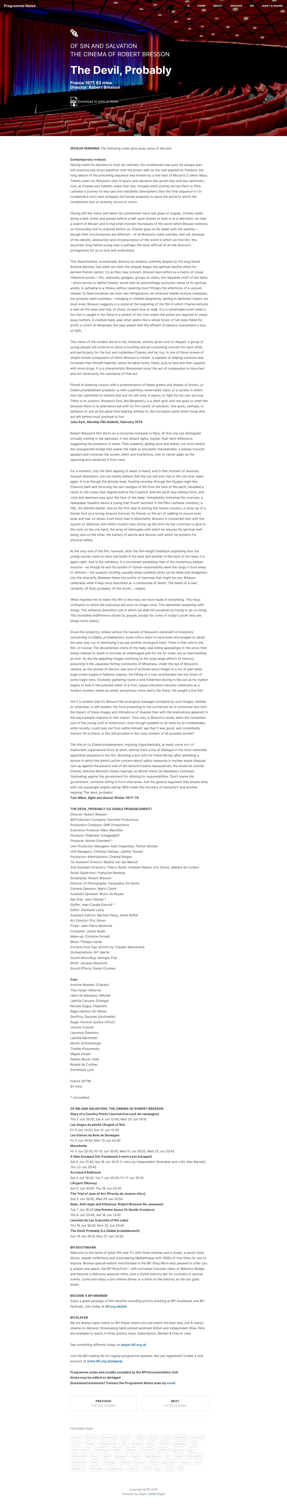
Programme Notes (20, 6)
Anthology (109, 1462)
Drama (76, 1437)
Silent (94, 1456)
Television (101, 1449)
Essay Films (79, 1462)
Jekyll (142, 1494)
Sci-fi (147, 1468)
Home (201, 5)
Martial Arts (195, 1456)
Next (175, 1403)
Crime (166, 1437)
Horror (126, 1437)
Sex (158, 1468)
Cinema (139, 1462)
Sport (107, 1456)
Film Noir (146, 1449)
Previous (103, 1403)
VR (180, 1468)
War (75, 1449)
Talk (194, 1443)
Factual (185, 1462)
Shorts (86, 1449)
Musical (137, 1443)
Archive (236, 5)
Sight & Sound (272, 5)
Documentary (109, 1437)
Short (94, 1462)
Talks (124, 1443)
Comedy (90, 1437)
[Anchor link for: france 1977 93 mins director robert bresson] (66, 87)
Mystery (177, 1449)
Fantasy (90, 1443)
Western (131, 1449)
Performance (116, 1468)
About (218, 5)
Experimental (108, 1443)
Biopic (117, 1449)
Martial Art (78, 1468)
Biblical (125, 1462)
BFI (252, 5)
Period (153, 1437)
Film (198, 1462)
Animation (181, 1437)
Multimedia (96, 1468)
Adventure (179, 1443)
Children (162, 1449)
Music (151, 1443)
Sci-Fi (76, 1443)
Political (133, 1468)
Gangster (121, 1456)
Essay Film (169, 1462)
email (171, 1383)
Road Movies (153, 1456)
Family (179, 1456)
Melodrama (79, 1456)
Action (164, 1443)
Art (167, 1456)
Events (135, 1456)
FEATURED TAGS (81, 1428)
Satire (191, 1449)
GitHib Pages (156, 1494)
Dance (153, 1462)
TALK (169, 1468)
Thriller (139, 1437)
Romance (198, 1437)
